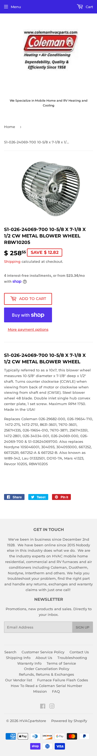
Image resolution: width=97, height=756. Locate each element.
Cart (89, 7)
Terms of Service (61, 663)
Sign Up (82, 627)
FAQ (56, 691)
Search (10, 652)
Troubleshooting (72, 657)
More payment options (28, 329)
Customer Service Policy (43, 652)
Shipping (12, 261)
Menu (16, 7)
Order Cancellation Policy (46, 669)
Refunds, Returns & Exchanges (46, 674)
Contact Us (79, 652)
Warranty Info (29, 663)
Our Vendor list (18, 680)
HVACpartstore (32, 721)
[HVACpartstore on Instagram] (52, 707)
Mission (40, 691)
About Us (44, 657)
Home (9, 127)
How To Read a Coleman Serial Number (46, 685)
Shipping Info (18, 657)
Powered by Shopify (69, 721)
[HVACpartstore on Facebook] (43, 707)
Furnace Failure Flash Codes (62, 680)
